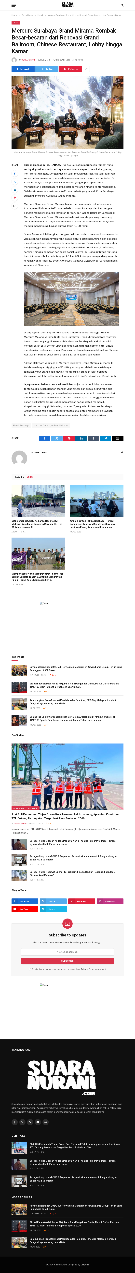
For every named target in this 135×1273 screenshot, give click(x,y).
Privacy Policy (87, 969)
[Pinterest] (15, 198)
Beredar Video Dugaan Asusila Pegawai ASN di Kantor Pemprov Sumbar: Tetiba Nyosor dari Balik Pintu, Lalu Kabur (73, 842)
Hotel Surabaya (21, 425)
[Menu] (14, 5)
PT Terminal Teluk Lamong (25, 808)
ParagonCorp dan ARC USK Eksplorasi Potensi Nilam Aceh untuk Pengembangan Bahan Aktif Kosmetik (73, 858)
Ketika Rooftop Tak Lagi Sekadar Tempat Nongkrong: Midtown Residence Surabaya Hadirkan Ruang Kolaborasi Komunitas (93, 524)
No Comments (63, 60)
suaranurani (28, 60)
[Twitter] (15, 181)
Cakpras (85, 1264)
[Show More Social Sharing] (86, 69)
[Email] (15, 206)
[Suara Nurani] (67, 5)
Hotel (16, 23)
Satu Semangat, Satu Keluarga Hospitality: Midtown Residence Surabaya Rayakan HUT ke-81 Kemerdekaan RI (37, 524)
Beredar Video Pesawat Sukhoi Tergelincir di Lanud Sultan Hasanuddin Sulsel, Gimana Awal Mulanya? (72, 874)
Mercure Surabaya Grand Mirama (51, 425)
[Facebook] (15, 173)
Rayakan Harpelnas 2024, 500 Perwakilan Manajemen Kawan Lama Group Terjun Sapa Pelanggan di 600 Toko (76, 669)
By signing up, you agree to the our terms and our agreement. (69, 969)
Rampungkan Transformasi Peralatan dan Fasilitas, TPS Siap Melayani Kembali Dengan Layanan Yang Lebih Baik (73, 702)
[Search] (121, 5)
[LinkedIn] (15, 190)
